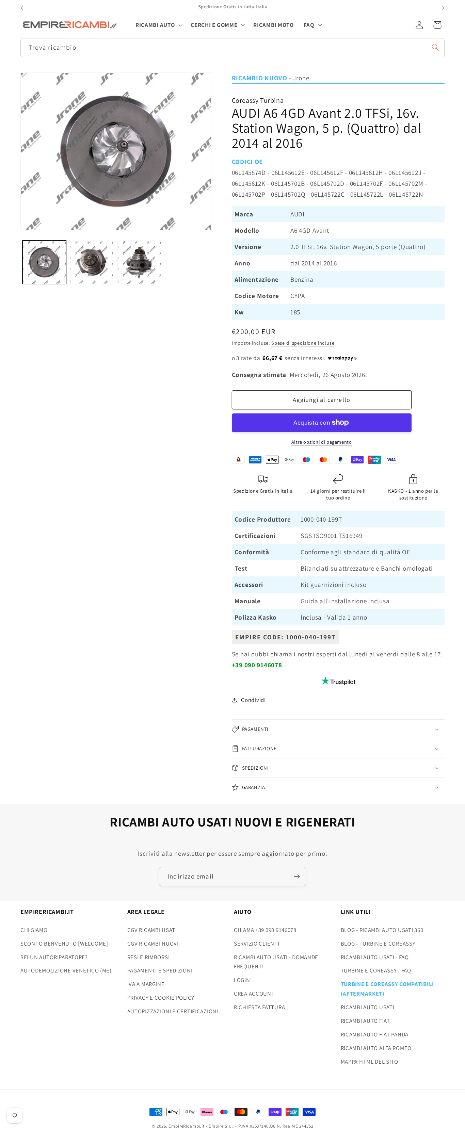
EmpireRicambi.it (186, 1126)
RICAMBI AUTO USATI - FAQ (375, 957)
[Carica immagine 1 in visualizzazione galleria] (44, 262)
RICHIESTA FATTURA (259, 1007)
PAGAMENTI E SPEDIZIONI (160, 970)
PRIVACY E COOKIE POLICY (161, 997)
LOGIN (242, 980)
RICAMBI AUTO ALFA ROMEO (376, 1048)
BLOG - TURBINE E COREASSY (378, 943)
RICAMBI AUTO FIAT (365, 1021)
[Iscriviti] (297, 876)
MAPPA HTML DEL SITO (370, 1061)
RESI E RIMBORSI (148, 957)
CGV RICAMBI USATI (152, 929)
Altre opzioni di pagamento (321, 442)
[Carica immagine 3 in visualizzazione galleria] (139, 262)
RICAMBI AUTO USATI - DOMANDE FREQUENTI (276, 961)
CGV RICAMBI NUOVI (153, 943)
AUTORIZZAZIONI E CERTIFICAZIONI (172, 1011)
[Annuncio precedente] (21, 8)
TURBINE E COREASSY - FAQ (376, 970)
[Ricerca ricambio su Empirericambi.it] (435, 47)
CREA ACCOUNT (254, 993)
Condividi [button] (253, 700)
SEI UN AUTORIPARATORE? (54, 957)
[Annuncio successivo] (443, 8)
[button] (158, 24)
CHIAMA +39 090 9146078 (265, 929)
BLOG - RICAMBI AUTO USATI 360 (382, 929)
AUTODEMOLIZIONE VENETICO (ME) (66, 970)
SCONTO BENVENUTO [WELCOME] (64, 943)
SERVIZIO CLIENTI (256, 943)
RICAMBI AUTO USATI (368, 1007)
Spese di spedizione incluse (303, 343)
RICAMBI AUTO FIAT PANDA (375, 1034)
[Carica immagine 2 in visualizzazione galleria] (92, 262)
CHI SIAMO (33, 929)
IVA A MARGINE (146, 984)
